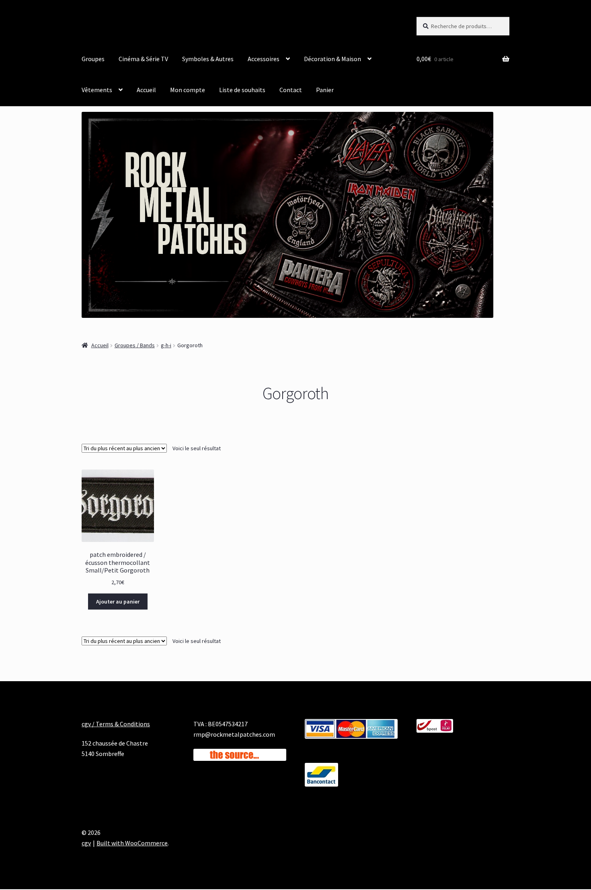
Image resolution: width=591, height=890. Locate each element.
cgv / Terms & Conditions (116, 724)
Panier (325, 90)
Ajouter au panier (118, 601)
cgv (86, 843)
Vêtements (97, 90)
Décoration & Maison (332, 59)
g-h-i (166, 345)
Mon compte (187, 90)
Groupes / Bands (135, 345)
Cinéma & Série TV (143, 59)
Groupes (93, 59)
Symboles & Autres (208, 59)
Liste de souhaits (242, 90)
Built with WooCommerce (132, 843)
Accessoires (263, 59)
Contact (290, 90)
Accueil (146, 90)
